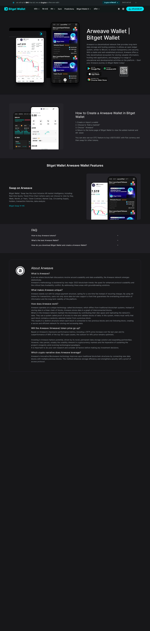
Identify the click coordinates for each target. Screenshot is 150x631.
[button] (75, 235)
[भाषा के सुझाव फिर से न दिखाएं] (135, 2)
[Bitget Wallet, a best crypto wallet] (14, 9)
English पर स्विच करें (110, 2)
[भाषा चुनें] (123, 9)
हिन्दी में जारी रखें (126, 2)
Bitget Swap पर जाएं (16, 206)
